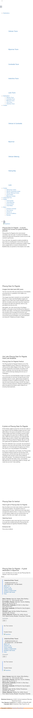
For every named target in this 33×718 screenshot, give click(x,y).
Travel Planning (10, 202)
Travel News (9, 205)
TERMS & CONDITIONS (10, 590)
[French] (7, 3)
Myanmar (11, 142)
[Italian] (12, 3)
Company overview (11, 208)
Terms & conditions (11, 213)
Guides (5, 199)
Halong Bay (12, 171)
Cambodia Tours (13, 64)
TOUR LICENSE (8, 589)
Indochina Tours (13, 78)
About (4, 207)
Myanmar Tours (13, 49)
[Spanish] (14, 3)
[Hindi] (17, 3)
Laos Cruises (9, 194)
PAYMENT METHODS (9, 592)
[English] (4, 3)
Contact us (9, 212)
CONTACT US (7, 587)
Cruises (5, 105)
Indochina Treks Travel (17, 708)
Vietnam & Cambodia (15, 123)
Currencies (5, 618)
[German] (9, 3)
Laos (10, 185)
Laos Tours (11, 93)
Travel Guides (9, 201)
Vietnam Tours (13, 31)
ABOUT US (7, 586)
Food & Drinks (10, 204)
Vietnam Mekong (13, 156)
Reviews (8, 215)
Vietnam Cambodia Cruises (13, 191)
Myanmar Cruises (10, 196)
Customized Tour (7, 197)
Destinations (6, 13)
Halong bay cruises (11, 189)
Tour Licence (9, 210)
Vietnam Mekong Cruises (12, 193)
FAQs (5, 594)
